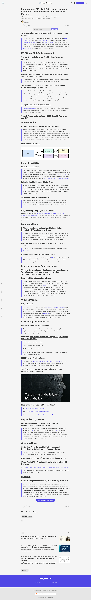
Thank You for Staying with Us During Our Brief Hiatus (33, 538)
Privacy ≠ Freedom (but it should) (35, 325)
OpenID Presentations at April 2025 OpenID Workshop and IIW (44, 117)
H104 (55, 431)
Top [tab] (23, 533)
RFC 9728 (25, 251)
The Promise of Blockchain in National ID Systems (44, 463)
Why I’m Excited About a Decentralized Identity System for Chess (44, 34)
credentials (45, 285)
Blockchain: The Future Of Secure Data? (38, 412)
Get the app (52, 593)
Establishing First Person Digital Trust (37, 182)
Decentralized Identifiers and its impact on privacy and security (44, 415)
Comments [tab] (24, 516)
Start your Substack (42, 593)
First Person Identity (30, 167)
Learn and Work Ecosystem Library (36, 278)
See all (24, 570)
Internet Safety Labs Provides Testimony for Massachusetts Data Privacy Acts (39, 424)
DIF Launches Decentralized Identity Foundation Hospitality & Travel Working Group (41, 229)
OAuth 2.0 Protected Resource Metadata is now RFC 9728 (43, 244)
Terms (48, 590)
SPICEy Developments (44, 53)
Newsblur (46, 313)
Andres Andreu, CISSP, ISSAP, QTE (35, 408)
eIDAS (52, 258)
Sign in (87, 3)
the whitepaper (27, 49)
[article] (45, 539)
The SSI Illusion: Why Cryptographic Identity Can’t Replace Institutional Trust (42, 370)
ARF (37, 260)
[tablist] (27, 516)
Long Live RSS (27, 304)
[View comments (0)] (25, 25)
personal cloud (62, 174)
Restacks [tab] (30, 516)
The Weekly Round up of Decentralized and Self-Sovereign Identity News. (38, 549)
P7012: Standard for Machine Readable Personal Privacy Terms (49, 361)
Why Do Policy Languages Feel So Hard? (38, 211)
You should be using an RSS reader (55, 307)
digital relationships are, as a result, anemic (56, 178)
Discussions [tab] (31, 533)
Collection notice (54, 590)
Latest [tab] (26, 533)
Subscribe (80, 3)
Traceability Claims (29, 85)
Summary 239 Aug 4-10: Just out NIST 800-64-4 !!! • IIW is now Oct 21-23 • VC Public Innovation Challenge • (39, 546)
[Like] (22, 25)
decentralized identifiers (30, 43)
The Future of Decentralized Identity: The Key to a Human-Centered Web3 (47, 467)
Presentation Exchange (29, 108)
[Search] (71, 3)
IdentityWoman (30, 540)
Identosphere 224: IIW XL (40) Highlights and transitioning (39, 536)
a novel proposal (42, 41)
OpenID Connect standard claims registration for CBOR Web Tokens (44, 75)
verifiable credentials (49, 43)
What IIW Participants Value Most (35, 197)
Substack (39, 597)
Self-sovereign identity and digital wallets (39, 481)
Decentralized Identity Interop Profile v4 (38, 254)
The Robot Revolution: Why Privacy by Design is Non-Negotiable (44, 338)
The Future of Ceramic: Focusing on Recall (48, 458)
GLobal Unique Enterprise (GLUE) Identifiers (40, 57)
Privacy (44, 590)
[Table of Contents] (1, 300)
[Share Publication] (74, 3)
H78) (31, 431)
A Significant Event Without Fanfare (36, 105)
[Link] (19, 34)
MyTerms (41, 358)
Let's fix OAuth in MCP (30, 144)
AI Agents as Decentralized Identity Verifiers (40, 126)
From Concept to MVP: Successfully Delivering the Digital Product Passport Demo (41, 448)
